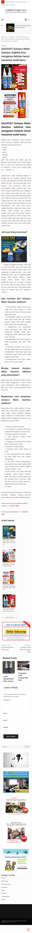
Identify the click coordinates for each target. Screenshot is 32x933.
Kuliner (3, 890)
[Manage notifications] (28, 929)
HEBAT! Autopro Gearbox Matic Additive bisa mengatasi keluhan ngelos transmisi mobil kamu (9, 542)
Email (5, 720)
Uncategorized (5, 896)
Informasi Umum (6, 884)
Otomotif (3, 45)
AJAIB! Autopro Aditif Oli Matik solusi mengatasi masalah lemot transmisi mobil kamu (9, 610)
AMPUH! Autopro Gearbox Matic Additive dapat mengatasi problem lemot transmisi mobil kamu (9, 587)
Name (5, 713)
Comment (6, 700)
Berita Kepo (4, 881)
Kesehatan (4, 887)
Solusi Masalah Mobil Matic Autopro (7, 648)
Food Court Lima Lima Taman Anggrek (15, 2)
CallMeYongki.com (16, 10)
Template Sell (12, 922)
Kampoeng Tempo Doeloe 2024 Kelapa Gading (25, 649)
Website (5, 727)
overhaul (4, 181)
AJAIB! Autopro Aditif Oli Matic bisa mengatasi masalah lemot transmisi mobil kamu (9, 564)
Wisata (3, 899)
